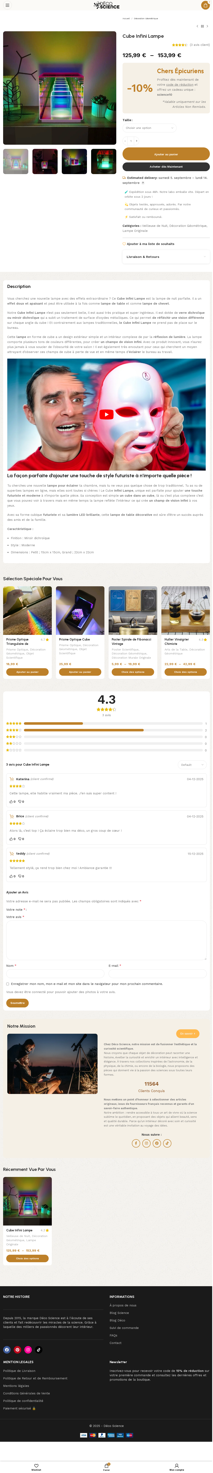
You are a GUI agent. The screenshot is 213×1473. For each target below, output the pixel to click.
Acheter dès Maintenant (166, 166)
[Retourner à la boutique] (202, 26)
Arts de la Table (176, 649)
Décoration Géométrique (146, 18)
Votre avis (15, 917)
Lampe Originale (135, 231)
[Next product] (207, 26)
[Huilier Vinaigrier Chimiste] (185, 610)
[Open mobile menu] (7, 5)
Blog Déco (117, 1320)
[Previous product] (197, 26)
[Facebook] (7, 1350)
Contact (115, 1343)
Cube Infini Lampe (19, 1230)
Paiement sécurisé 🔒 (19, 1408)
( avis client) (200, 45)
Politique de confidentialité (23, 1401)
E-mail (115, 966)
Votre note (15, 909)
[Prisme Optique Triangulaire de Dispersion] (27, 610)
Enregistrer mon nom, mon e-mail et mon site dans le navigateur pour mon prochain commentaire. (87, 984)
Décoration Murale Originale (131, 657)
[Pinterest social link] (157, 1143)
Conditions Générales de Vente (26, 1393)
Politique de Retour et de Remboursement (35, 1378)
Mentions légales (16, 1386)
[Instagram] (28, 1350)
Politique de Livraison (19, 1371)
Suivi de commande (124, 1328)
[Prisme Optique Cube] (80, 610)
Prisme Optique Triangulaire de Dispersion (17, 644)
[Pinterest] (17, 1350)
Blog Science (119, 1313)
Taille (127, 120)
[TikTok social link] (167, 1143)
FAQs (113, 1335)
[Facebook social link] (136, 1143)
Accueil (126, 18)
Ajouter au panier (166, 154)
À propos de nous (123, 1305)
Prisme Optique (17, 649)
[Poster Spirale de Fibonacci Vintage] (133, 610)
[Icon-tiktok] (38, 1350)
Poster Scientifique (125, 649)
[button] (7, 88)
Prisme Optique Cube (74, 639)
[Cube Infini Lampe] (27, 1201)
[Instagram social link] (146, 1143)
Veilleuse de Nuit (154, 226)
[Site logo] (106, 5)
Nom (11, 966)
